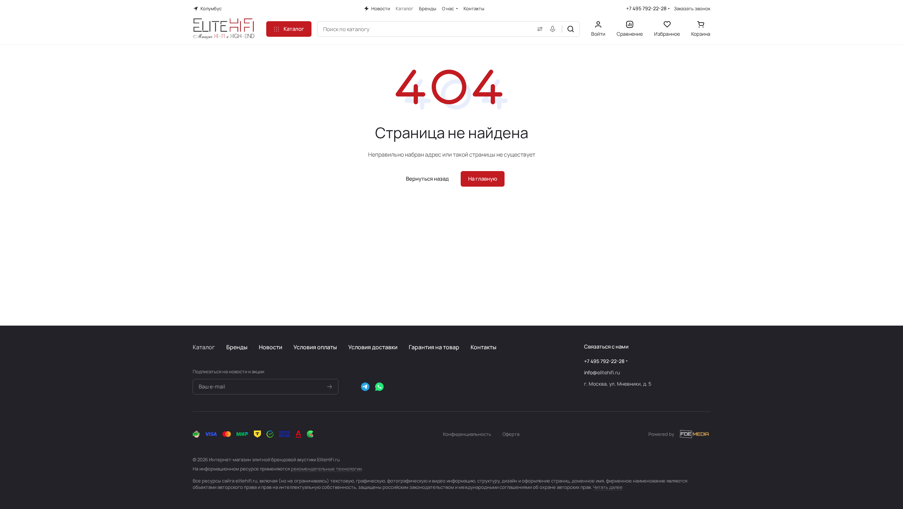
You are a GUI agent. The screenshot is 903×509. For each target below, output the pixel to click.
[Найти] (570, 29)
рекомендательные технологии (326, 469)
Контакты (483, 347)
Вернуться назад (427, 178)
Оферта (510, 434)
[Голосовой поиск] (554, 29)
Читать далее (608, 487)
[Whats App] (379, 386)
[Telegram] (365, 386)
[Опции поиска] (538, 29)
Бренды (236, 347)
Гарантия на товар (434, 347)
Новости (270, 347)
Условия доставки (372, 347)
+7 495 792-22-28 (646, 8)
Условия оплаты (315, 347)
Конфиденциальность (467, 434)
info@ (590, 372)
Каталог (204, 347)
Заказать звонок (692, 9)
